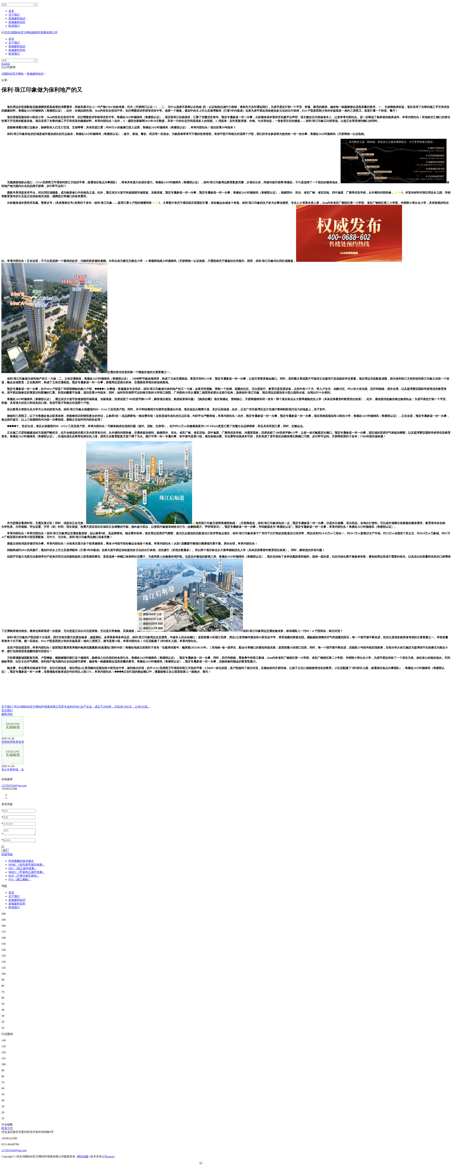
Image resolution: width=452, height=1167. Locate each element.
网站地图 (82, 1156)
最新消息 (7, 714)
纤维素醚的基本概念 (21, 860)
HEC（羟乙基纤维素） (22, 868)
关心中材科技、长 (12, 769)
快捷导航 (7, 854)
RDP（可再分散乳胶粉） (24, 875)
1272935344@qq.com (13, 785)
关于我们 (14, 42)
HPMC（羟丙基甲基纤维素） (26, 864)
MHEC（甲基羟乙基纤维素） (26, 872)
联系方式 (7, 1128)
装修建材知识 (16, 46)
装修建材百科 (16, 50)
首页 (11, 38)
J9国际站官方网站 (12, 73)
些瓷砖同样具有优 (12, 741)
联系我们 (14, 53)
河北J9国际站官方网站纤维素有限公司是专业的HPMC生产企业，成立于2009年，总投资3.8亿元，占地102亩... (81, 706)
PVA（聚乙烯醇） (19, 879)
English (5, 63)
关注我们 (7, 710)
